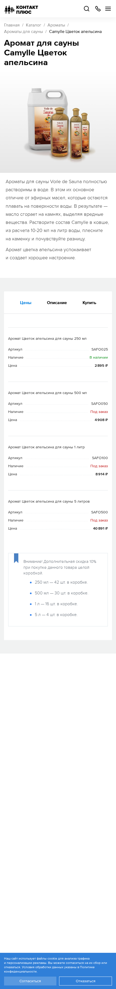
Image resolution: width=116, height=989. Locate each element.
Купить (89, 302)
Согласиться (30, 981)
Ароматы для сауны (23, 31)
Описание (57, 302)
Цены (25, 302)
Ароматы (56, 24)
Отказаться (85, 981)
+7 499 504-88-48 (98, 8)
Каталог (33, 24)
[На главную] (21, 8)
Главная (12, 24)
